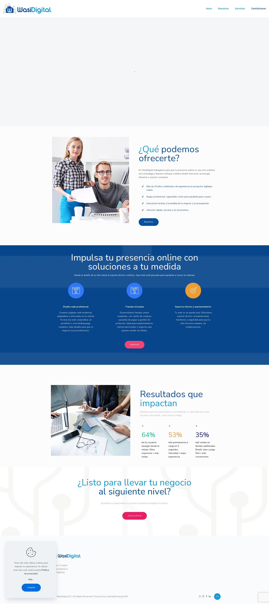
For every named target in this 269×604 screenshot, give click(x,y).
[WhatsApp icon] (200, 596)
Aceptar (31, 587)
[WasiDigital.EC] (27, 8)
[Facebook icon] (206, 596)
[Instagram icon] (203, 596)
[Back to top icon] (217, 596)
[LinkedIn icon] (210, 596)
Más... (31, 579)
